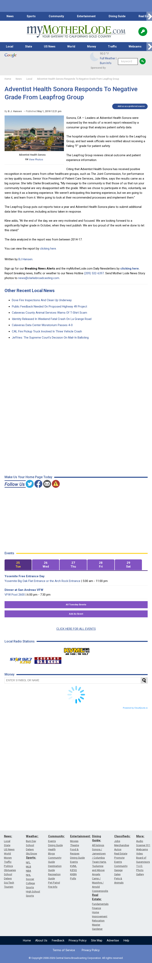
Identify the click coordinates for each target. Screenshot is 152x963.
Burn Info (105, 63)
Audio (139, 841)
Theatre (74, 845)
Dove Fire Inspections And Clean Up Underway (42, 300)
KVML (73, 866)
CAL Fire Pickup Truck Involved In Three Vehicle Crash (47, 331)
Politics (8, 866)
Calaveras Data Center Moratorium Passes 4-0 (42, 325)
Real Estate (120, 853)
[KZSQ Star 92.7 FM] (19, 659)
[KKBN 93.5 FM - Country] (48, 659)
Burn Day (31, 841)
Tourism (8, 886)
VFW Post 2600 (15, 594)
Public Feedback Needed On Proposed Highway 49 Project (49, 306)
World (71, 46)
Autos (117, 849)
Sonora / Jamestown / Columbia (99, 853)
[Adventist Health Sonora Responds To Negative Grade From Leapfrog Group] (34, 150)
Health (52, 849)
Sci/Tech (9, 882)
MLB (28, 866)
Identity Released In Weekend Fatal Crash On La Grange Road (51, 319)
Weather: (32, 836)
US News (49, 46)
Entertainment (86, 16)
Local (9, 46)
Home (27, 940)
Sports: (31, 857)
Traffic (112, 46)
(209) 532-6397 (94, 273)
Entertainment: (80, 836)
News (10, 16)
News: (8, 836)
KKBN (73, 874)
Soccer (30, 879)
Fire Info (52, 886)
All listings (98, 845)
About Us (41, 940)
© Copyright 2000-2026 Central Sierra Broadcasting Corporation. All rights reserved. (76, 957)
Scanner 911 (143, 845)
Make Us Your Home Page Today (28, 477)
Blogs (51, 853)
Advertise (113, 940)
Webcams (135, 46)
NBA (28, 870)
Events (52, 841)
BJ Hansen (25, 259)
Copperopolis (100, 890)
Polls (73, 878)
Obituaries (10, 870)
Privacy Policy (77, 940)
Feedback (58, 940)
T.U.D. (139, 866)
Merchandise (121, 845)
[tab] (18, 564)
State (28, 46)
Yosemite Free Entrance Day (25, 576)
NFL (28, 862)
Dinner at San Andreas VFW (24, 590)
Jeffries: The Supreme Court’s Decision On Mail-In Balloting (50, 337)
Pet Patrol (54, 882)
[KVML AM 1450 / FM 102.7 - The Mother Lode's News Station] (77, 650)
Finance (96, 908)
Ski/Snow (31, 853)
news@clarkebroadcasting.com (38, 278)
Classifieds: (122, 836)
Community (56, 16)
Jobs (117, 841)
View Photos (35, 159)
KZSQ (73, 870)
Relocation (98, 920)
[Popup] (142, 31)
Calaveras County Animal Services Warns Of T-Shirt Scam (49, 312)
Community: (56, 836)
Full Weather (107, 58)
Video (139, 853)
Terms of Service (64, 950)
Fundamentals (100, 903)
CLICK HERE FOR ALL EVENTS (76, 629)
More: (140, 836)
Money (91, 46)
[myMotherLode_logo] (76, 31)
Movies (74, 841)
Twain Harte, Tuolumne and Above (99, 866)
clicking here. (48, 248)
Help (126, 940)
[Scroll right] (149, 16)
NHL (28, 874)
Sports (31, 16)
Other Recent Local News (30, 290)
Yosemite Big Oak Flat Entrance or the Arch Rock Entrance (42, 581)
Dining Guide (117, 16)
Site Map (96, 940)
